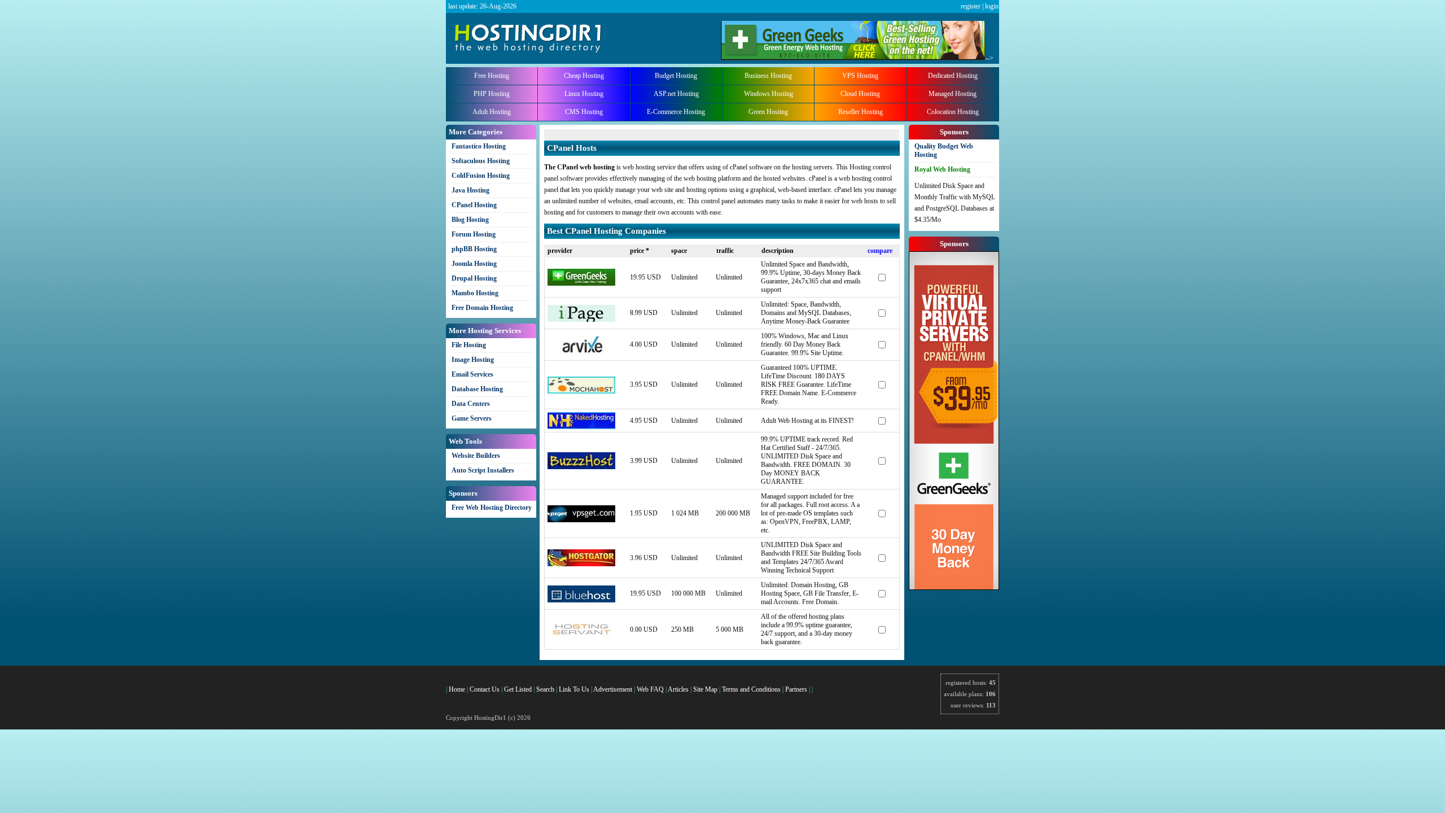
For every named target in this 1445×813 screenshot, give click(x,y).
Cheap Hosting (584, 76)
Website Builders (476, 456)
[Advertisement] (676, 133)
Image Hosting (473, 360)
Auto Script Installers (483, 470)
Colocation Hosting (953, 112)
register (970, 6)
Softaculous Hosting (481, 161)
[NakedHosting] (581, 427)
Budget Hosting (676, 76)
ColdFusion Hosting (481, 176)
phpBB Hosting (474, 249)
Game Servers (472, 418)
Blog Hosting (470, 220)
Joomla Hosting (474, 264)
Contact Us (485, 689)
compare (880, 251)
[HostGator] (581, 564)
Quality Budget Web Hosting (943, 150)
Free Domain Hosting (482, 308)
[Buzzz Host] (581, 467)
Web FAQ (650, 689)
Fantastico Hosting (479, 146)
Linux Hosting (583, 94)
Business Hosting (768, 76)
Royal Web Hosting (942, 169)
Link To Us (574, 689)
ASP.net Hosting (676, 94)
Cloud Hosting (860, 94)
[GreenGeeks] (581, 283)
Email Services (472, 374)
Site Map (705, 689)
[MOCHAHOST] (581, 391)
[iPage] (581, 320)
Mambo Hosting (475, 293)
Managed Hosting (953, 94)
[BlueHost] (581, 600)
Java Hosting (470, 190)
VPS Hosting (860, 76)
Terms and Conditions (751, 689)
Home (457, 689)
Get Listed (518, 689)
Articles (678, 689)
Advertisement (612, 689)
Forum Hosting (474, 234)
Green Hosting (768, 112)
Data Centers (471, 404)
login (992, 6)
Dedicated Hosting (953, 76)
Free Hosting (491, 76)
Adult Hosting (491, 112)
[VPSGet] (581, 520)
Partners (796, 689)
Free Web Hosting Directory (492, 508)
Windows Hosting (768, 94)
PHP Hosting (492, 94)
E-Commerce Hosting (676, 112)
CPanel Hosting (474, 205)
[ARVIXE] (581, 351)
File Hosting (469, 345)
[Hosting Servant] (581, 636)
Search (545, 689)
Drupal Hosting (474, 278)
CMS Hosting (584, 112)
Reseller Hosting (860, 112)
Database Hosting (477, 389)
